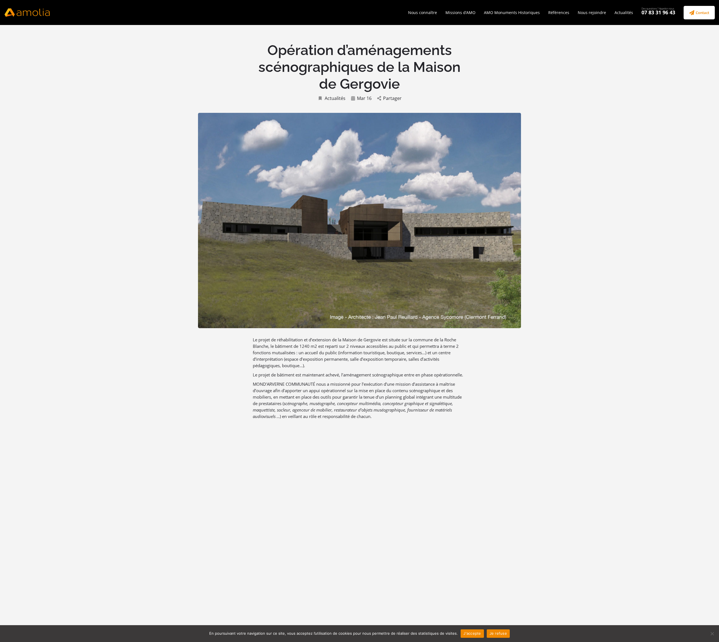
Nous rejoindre (592, 12)
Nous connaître (422, 12)
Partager (392, 98)
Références (558, 12)
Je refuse (498, 633)
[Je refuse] (712, 633)
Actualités (624, 12)
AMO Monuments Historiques (512, 12)
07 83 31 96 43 (658, 12)
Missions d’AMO (460, 12)
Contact (702, 12)
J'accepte (472, 633)
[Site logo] (27, 12)
